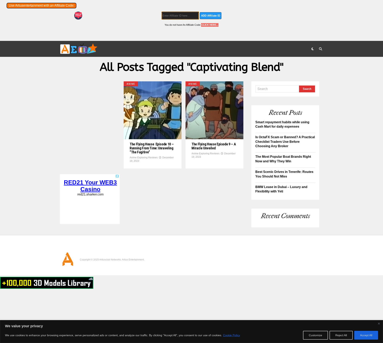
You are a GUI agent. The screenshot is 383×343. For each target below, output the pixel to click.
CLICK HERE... (209, 25)
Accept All (366, 335)
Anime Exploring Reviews (144, 157)
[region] (191, 331)
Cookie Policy (231, 335)
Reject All (341, 335)
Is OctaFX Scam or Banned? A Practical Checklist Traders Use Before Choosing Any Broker (285, 141)
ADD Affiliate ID (210, 15)
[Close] (378, 323)
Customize (315, 335)
